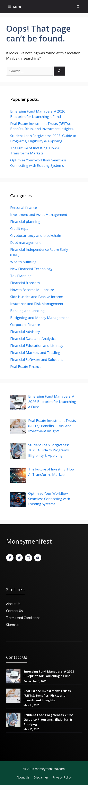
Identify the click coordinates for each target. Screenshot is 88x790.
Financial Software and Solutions (36, 359)
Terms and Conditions (23, 617)
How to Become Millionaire (32, 289)
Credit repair (20, 228)
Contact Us (14, 610)
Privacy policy (62, 777)
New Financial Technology (31, 268)
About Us (23, 777)
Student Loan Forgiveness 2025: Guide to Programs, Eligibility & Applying (48, 719)
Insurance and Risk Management (36, 303)
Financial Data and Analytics (33, 338)
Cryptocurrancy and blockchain (35, 235)
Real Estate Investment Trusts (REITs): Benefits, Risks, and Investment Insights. (47, 695)
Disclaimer (41, 777)
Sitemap (12, 624)
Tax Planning (21, 275)
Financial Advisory (25, 331)
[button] (78, 6)
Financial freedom (25, 282)
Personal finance (23, 207)
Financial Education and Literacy (36, 345)
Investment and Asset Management (38, 214)
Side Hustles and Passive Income (36, 296)
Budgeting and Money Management (39, 317)
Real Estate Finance (25, 366)
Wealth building (23, 261)
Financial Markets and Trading (35, 352)
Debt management (25, 242)
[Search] (59, 71)
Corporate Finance (25, 324)
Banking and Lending (27, 310)
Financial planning (25, 221)
